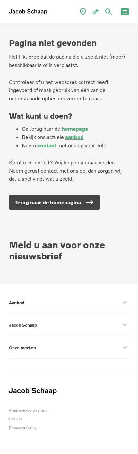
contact (46, 145)
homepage (75, 128)
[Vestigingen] (82, 11)
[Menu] (125, 11)
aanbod (74, 137)
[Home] (29, 12)
